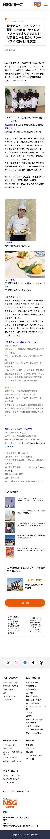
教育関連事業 (31, 689)
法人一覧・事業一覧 (33, 682)
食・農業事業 (31, 722)
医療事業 (29, 693)
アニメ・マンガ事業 (33, 733)
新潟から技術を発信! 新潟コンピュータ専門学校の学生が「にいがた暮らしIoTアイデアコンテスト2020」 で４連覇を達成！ (13, 625)
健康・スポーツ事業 (33, 700)
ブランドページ (9, 696)
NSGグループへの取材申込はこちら (16, 791)
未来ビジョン (8, 700)
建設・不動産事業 (32, 703)
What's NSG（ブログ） (12, 779)
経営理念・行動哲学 (10, 686)
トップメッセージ (10, 682)
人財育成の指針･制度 (34, 755)
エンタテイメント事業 (34, 729)
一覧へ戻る (25, 602)
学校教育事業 (31, 686)
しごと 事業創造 (10, 758)
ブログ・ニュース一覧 (11, 775)
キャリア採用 (31, 748)
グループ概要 (8, 689)
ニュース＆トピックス (11, 782)
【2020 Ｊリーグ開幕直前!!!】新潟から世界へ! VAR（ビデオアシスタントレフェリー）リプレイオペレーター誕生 (36, 625)
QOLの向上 (30, 759)
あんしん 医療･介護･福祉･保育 (12, 753)
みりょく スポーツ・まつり (13, 762)
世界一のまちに (9, 745)
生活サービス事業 (32, 726)
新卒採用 (29, 745)
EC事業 (29, 716)
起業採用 (29, 752)
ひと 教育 (7, 748)
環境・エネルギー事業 (34, 719)
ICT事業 (29, 712)
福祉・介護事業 (32, 696)
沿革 (5, 693)
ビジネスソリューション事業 (36, 707)
